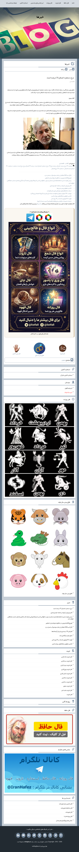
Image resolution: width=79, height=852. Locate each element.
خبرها (40, 17)
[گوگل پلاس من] (29, 835)
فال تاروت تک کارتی (66, 656)
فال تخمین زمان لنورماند (65, 803)
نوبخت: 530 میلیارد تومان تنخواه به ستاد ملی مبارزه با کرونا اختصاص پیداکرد (50, 193)
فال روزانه (49, 2)
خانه (73, 2)
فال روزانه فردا (68, 816)
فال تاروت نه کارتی (67, 677)
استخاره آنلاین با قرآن (66, 375)
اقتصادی (72, 81)
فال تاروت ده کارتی (67, 681)
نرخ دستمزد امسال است (41, 165)
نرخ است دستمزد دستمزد (15, 165)
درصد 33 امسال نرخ (28, 165)
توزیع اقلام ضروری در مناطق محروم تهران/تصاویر (58, 177)
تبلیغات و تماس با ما (11, 2)
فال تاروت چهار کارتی (66, 665)
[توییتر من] (34, 835)
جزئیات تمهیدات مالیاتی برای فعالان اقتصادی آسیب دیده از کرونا (54, 201)
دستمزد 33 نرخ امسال (57, 168)
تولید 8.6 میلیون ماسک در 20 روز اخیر (61, 198)
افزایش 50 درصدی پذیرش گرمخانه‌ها (62, 631)
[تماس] (39, 835)
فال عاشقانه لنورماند (66, 807)
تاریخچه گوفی (68, 388)
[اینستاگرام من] (45, 835)
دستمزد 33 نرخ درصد (67, 165)
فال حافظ (66, 2)
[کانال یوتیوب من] (23, 835)
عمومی (63, 360)
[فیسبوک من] (50, 835)
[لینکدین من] (18, 835)
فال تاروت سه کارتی (66, 661)
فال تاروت (58, 2)
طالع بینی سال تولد (67, 593)
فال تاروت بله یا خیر (66, 690)
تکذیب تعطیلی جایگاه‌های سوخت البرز (61, 196)
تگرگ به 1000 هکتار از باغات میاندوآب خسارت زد (57, 175)
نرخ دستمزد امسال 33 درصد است (60, 78)
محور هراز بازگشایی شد (65, 635)
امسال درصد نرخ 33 (54, 165)
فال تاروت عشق (67, 686)
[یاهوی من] (61, 835)
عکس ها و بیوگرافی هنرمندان (64, 820)
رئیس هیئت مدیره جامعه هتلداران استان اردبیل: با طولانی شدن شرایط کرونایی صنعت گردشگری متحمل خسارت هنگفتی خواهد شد (40, 181)
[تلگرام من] (55, 835)
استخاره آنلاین (24, 2)
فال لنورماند (68, 812)
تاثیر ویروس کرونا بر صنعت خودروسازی (60, 185)
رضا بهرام (39, 203)
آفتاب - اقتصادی (63, 163)
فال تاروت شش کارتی (66, 673)
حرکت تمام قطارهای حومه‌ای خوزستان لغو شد (59, 190)
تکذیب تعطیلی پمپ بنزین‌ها (64, 188)
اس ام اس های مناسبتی (37, 2)
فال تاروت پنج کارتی (66, 669)
